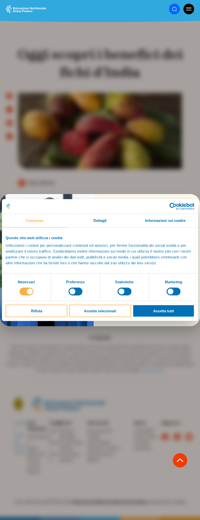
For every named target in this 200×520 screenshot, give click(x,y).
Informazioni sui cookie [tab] (165, 220)
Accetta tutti (163, 311)
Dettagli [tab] (100, 220)
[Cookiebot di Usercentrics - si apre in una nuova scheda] (173, 206)
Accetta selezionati (100, 311)
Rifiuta (36, 311)
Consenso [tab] (34, 220)
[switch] (75, 291)
